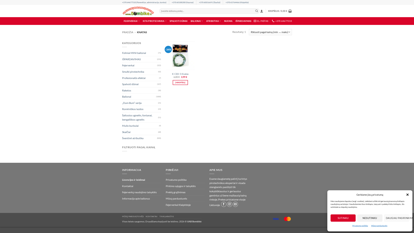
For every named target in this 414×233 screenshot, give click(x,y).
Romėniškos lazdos (132, 109)
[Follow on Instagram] (229, 204)
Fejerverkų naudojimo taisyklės (139, 192)
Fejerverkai (131, 21)
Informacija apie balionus (136, 198)
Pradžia (127, 32)
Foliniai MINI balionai (134, 52)
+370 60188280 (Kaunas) (183, 2)
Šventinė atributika (132, 138)
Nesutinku (370, 217)
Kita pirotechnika (153, 21)
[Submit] (256, 11)
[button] (407, 194)
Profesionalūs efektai (134, 77)
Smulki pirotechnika (133, 71)
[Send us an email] (235, 204)
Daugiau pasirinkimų (397, 217)
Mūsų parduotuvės (379, 225)
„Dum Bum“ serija (132, 102)
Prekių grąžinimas (175, 192)
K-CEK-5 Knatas (180, 73)
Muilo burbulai (130, 125)
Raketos (126, 90)
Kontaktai (127, 186)
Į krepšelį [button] (180, 82)
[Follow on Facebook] (223, 204)
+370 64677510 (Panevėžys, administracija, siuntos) (144, 2)
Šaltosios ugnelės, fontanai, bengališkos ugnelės (137, 117)
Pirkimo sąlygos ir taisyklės (181, 186)
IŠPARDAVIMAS (243, 21)
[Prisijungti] (261, 11)
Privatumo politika (360, 225)
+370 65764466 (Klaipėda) (237, 2)
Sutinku (343, 217)
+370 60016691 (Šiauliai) (209, 2)
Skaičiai (126, 131)
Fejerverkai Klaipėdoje (178, 204)
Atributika (212, 21)
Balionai (196, 21)
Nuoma (228, 21)
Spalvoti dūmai (179, 21)
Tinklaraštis (166, 216)
